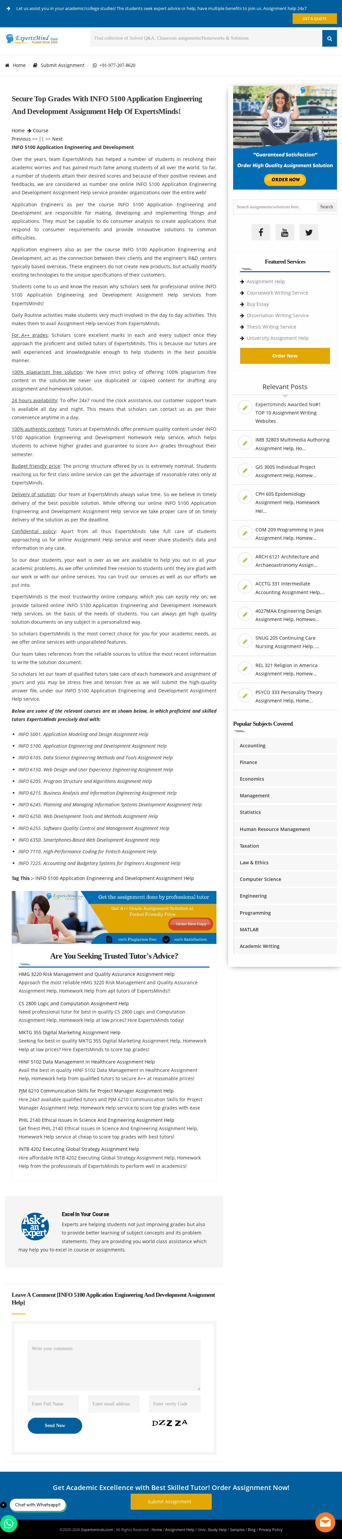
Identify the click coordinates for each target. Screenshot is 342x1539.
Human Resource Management (275, 829)
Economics (252, 779)
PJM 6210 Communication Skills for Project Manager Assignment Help (96, 1091)
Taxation (249, 846)
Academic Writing (260, 946)
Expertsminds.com (97, 1529)
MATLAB (249, 929)
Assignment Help (266, 281)
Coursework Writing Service (277, 293)
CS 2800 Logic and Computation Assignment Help (74, 1003)
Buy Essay (258, 304)
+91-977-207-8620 (116, 65)
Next (57, 139)
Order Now (285, 356)
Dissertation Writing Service (278, 315)
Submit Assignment (62, 65)
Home (19, 65)
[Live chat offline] (325, 1522)
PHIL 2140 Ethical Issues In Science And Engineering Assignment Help (96, 1120)
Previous (21, 139)
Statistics (250, 812)
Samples (237, 1529)
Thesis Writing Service (271, 327)
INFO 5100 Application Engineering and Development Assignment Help (114, 878)
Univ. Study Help (212, 1529)
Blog (251, 1529)
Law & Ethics (254, 862)
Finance (248, 762)
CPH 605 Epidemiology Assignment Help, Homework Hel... (287, 502)
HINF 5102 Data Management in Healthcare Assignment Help (87, 1062)
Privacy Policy (271, 1529)
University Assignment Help (278, 338)
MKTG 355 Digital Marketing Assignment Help (70, 1032)
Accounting (253, 745)
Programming (255, 913)
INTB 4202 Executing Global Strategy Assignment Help (79, 1149)
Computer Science (260, 879)
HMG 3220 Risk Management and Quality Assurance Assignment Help (97, 974)
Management (255, 795)
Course (40, 130)
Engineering (253, 896)
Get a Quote (315, 18)
